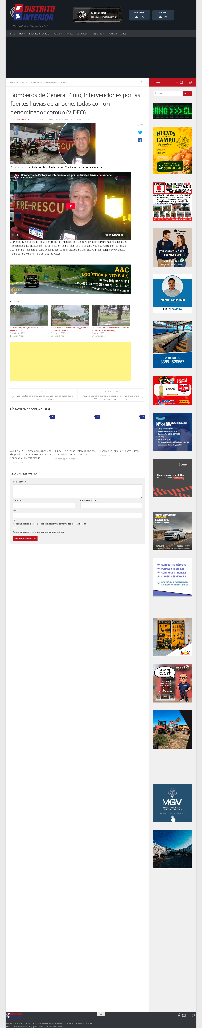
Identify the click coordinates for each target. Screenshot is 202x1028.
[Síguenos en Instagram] (190, 82)
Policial (56, 33)
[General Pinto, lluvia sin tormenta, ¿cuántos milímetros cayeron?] (70, 315)
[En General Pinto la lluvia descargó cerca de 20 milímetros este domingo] (111, 315)
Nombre (18, 500)
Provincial (112, 33)
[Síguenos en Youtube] (181, 82)
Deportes (97, 33)
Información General (39, 33)
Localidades (83, 33)
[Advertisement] (101, 57)
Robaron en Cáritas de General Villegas (119, 450)
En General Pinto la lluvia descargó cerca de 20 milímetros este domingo (110, 329)
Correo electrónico (90, 500)
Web (15, 510)
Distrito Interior (24, 119)
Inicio (12, 33)
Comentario (19, 481)
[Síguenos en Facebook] (177, 82)
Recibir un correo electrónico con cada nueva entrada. (39, 532)
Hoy (21, 33)
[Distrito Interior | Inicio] (32, 13)
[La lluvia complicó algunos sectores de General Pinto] (29, 315)
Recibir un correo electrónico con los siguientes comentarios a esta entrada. (50, 523)
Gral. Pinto (17, 82)
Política (69, 33)
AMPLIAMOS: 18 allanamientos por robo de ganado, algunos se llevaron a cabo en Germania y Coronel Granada (31, 454)
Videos (124, 33)
